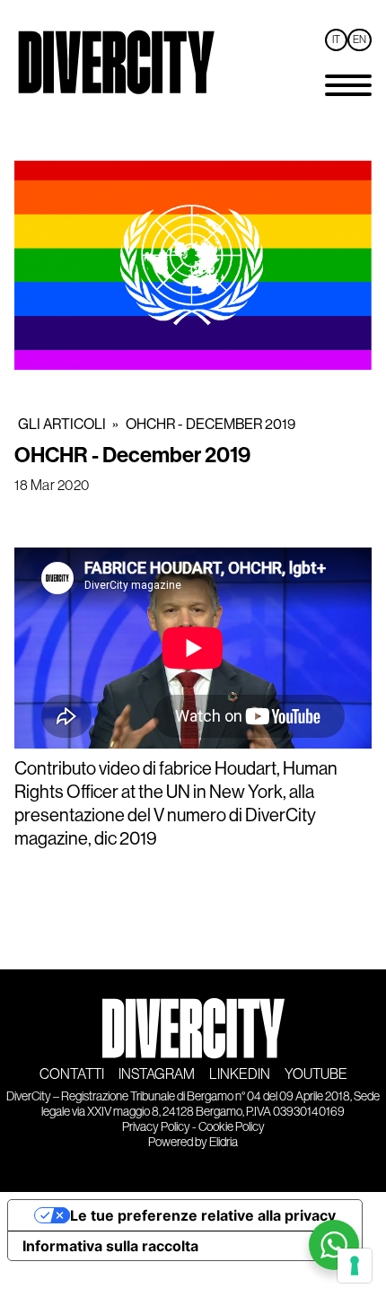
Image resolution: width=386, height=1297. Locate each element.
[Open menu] (348, 85)
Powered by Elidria (193, 1142)
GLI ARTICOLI (62, 424)
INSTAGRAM (156, 1074)
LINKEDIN (239, 1074)
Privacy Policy (156, 1126)
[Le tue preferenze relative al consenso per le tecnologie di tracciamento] (355, 1266)
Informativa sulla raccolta (110, 1246)
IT (336, 40)
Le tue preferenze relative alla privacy (203, 1215)
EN (359, 40)
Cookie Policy (231, 1126)
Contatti (71, 1074)
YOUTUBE (316, 1074)
